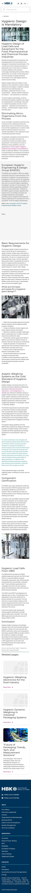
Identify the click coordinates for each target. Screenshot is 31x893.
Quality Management (9, 825)
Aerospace (5, 869)
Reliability (5, 846)
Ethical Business (7, 882)
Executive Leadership (9, 812)
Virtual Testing (6, 854)
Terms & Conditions (8, 828)
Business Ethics (7, 820)
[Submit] (4, 9)
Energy (4, 874)
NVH (3, 843)
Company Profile (20, 882)
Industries (5, 862)
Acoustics (5, 838)
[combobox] (15, 9)
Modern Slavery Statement (11, 878)
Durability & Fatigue (8, 848)
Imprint (24, 878)
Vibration (5, 851)
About (4, 805)
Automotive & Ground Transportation (14, 872)
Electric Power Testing (9, 841)
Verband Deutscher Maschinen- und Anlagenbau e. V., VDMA (13, 391)
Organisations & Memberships (12, 817)
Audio (4, 867)
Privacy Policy (16, 880)
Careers (4, 815)
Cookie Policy (6, 880)
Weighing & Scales (8, 856)
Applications (6, 833)
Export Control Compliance (11, 822)
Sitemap (25, 880)
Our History (5, 809)
